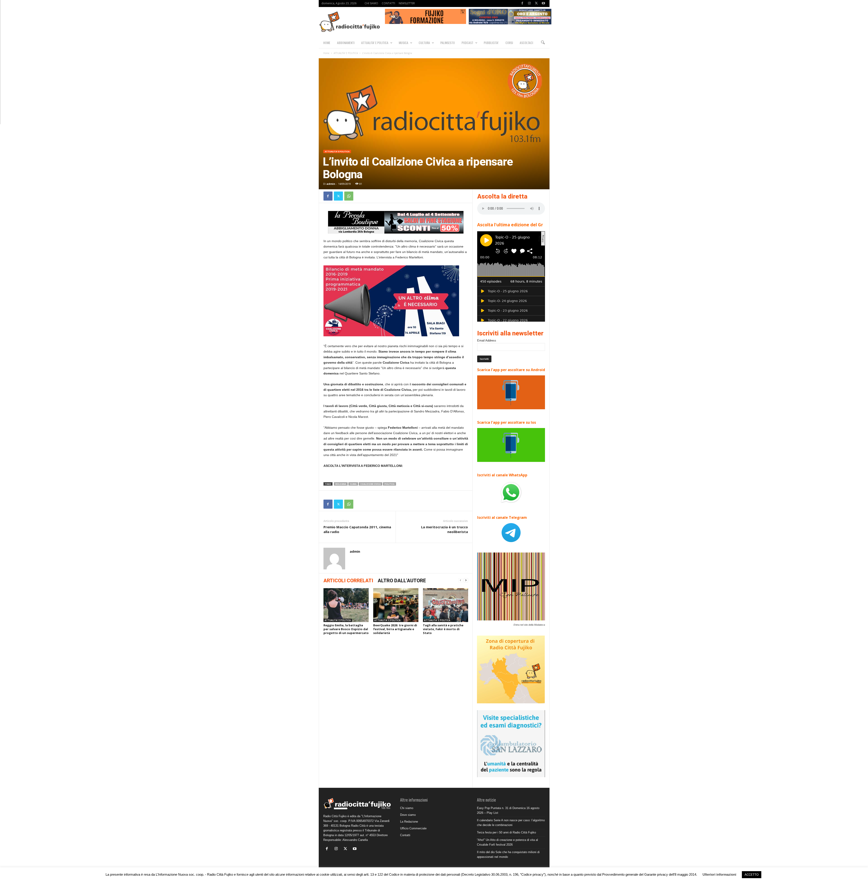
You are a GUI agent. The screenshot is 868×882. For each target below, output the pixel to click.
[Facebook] (522, 3)
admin (330, 183)
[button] (543, 43)
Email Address (486, 340)
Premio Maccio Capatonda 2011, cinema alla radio (357, 529)
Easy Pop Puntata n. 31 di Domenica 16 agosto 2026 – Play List (508, 810)
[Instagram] (529, 3)
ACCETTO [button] (752, 874)
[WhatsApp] (348, 196)
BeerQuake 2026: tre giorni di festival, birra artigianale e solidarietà (395, 629)
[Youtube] (543, 3)
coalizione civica (370, 483)
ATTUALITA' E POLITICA (346, 53)
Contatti (405, 835)
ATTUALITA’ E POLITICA (374, 42)
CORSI (509, 42)
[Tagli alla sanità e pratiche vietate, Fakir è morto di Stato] (445, 605)
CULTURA (424, 42)
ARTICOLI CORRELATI (348, 580)
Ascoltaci (526, 42)
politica (389, 483)
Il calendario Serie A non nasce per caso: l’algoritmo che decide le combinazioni (511, 823)
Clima (353, 483)
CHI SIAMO (371, 3)
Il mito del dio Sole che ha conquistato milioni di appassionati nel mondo (508, 854)
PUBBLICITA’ (491, 42)
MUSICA (403, 42)
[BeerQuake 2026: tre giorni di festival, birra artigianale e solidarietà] (395, 605)
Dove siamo (408, 814)
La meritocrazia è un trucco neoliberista (444, 529)
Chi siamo (406, 808)
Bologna (340, 483)
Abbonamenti (345, 42)
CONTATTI (388, 3)
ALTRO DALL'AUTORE (402, 580)
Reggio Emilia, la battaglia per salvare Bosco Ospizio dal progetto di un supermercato (346, 629)
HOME (326, 42)
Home (326, 53)
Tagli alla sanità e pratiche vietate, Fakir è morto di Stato (443, 629)
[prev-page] (460, 580)
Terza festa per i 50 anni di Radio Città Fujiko (506, 832)
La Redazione (409, 821)
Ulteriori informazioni (719, 874)
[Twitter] (536, 3)
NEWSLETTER (407, 3)
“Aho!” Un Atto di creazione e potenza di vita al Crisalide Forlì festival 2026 (507, 842)
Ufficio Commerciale (413, 828)
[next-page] (466, 580)
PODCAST (467, 42)
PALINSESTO (447, 42)
